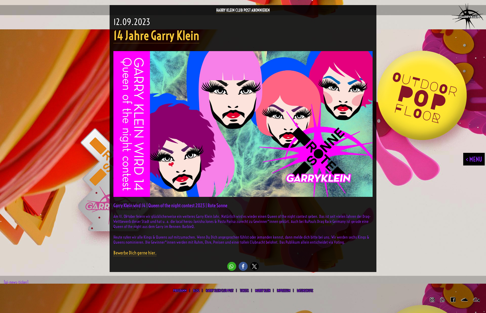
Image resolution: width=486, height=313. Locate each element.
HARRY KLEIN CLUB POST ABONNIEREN (243, 10)
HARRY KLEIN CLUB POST (219, 290)
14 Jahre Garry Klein (156, 35)
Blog (196, 290)
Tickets (244, 290)
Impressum (283, 290)
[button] (231, 266)
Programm (180, 290)
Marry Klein (262, 290)
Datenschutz (305, 290)
